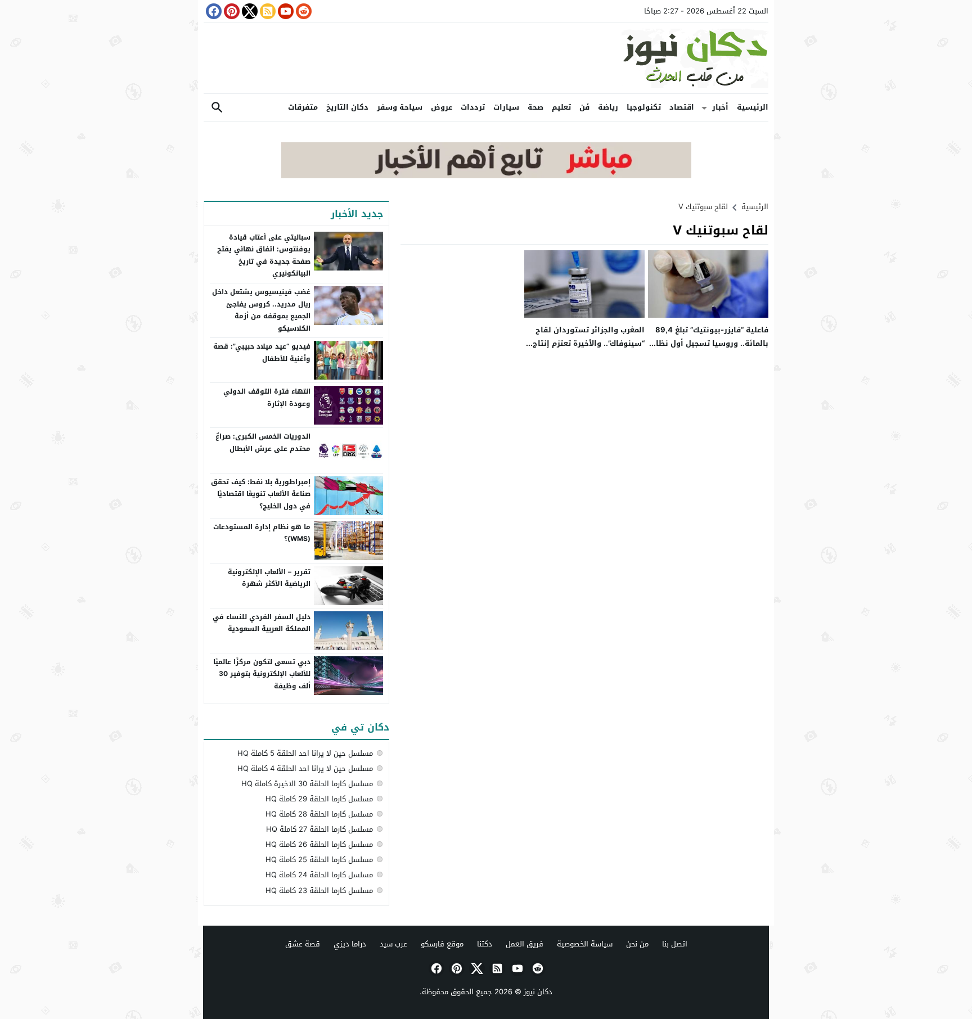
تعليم (561, 107)
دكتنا (484, 944)
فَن (584, 107)
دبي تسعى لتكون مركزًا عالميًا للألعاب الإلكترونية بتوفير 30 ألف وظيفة (261, 674)
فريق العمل (524, 944)
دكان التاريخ (347, 107)
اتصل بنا (674, 944)
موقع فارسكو (442, 944)
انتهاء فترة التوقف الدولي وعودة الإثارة (266, 397)
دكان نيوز (538, 992)
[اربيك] (486, 176)
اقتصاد (681, 107)
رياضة (608, 107)
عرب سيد (393, 944)
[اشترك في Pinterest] (231, 11)
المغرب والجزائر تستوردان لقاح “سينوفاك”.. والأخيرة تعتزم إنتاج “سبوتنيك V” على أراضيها (589, 343)
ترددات (473, 107)
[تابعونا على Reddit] (303, 11)
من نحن (637, 944)
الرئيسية (752, 107)
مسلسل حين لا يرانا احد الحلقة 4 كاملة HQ (305, 768)
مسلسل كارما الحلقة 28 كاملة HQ (319, 814)
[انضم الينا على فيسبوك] (213, 11)
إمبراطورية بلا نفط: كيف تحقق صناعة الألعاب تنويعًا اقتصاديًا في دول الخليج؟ (260, 494)
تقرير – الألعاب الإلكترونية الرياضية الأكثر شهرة (269, 578)
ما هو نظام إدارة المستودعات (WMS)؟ (261, 533)
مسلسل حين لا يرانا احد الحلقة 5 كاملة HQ (305, 753)
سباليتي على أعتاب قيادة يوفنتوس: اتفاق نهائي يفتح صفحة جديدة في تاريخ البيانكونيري (263, 255)
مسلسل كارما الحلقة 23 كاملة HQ (319, 890)
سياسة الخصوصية (585, 944)
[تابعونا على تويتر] (249, 11)
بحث (217, 107)
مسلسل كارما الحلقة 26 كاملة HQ (319, 844)
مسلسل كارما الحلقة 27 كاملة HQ (319, 829)
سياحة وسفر (399, 107)
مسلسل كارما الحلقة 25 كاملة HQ (319, 860)
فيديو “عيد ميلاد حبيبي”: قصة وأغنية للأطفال (261, 352)
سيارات (506, 107)
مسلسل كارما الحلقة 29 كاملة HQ (319, 799)
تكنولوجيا (644, 107)
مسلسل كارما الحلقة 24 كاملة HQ (319, 875)
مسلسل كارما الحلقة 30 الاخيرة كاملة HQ (307, 784)
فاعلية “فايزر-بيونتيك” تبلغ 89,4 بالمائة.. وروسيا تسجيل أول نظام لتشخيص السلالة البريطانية (709, 343)
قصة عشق (302, 944)
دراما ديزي (350, 944)
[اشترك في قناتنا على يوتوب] (285, 11)
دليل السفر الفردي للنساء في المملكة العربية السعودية (261, 623)
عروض (441, 107)
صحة (535, 107)
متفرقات (303, 107)
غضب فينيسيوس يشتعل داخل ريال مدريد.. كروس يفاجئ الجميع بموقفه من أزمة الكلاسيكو (261, 310)
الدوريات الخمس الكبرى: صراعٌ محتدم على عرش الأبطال (262, 442)
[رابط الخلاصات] (267, 11)
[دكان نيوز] (486, 58)
